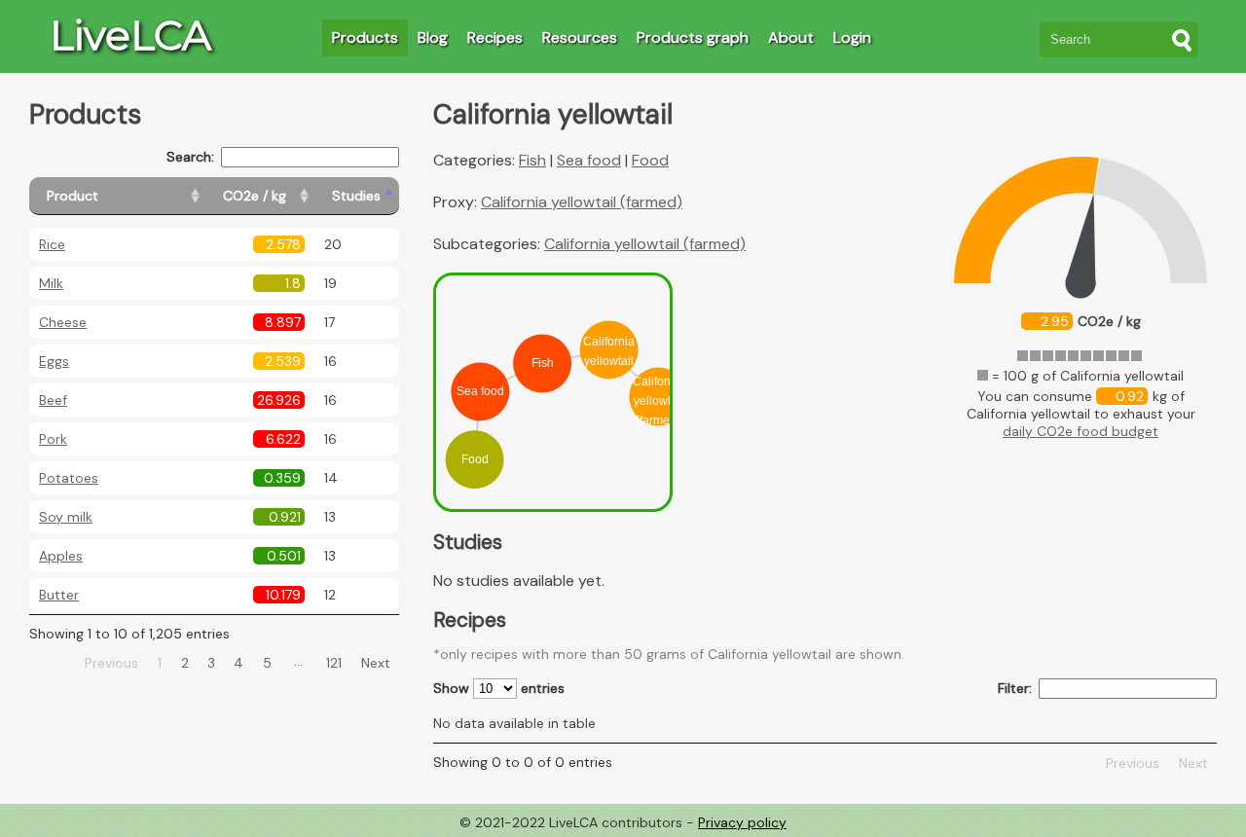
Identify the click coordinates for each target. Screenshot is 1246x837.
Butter (59, 594)
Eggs (54, 361)
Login (852, 37)
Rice (52, 244)
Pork (53, 439)
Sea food (589, 160)
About (791, 37)
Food (650, 160)
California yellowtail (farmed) (581, 202)
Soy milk (65, 517)
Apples (61, 555)
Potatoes (68, 478)
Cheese (63, 322)
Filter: (1015, 688)
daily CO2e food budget (1080, 431)
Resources (579, 37)
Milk (51, 283)
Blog (433, 37)
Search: (190, 156)
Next (375, 663)
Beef (53, 400)
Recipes (495, 37)
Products (365, 37)
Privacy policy (742, 822)
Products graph (693, 37)
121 (334, 663)
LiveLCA (130, 35)
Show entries (499, 688)
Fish (532, 160)
